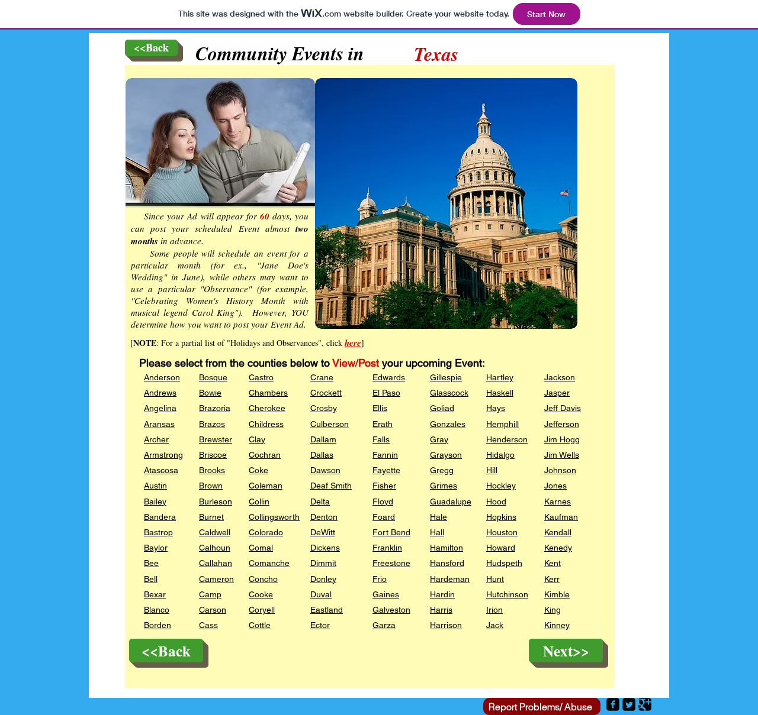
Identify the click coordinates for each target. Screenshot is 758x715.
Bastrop (158, 532)
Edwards (388, 377)
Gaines (385, 594)
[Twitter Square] (628, 704)
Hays (495, 408)
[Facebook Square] (612, 704)
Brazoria (214, 408)
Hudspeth (504, 563)
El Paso (386, 392)
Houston (502, 532)
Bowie (210, 392)
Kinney (557, 625)
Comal (261, 547)
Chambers (268, 392)
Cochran (265, 455)
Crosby (323, 408)
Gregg (442, 470)
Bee (151, 563)
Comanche (269, 563)
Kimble (557, 594)
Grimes (443, 485)
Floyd (382, 501)
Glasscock (449, 392)
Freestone (391, 563)
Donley (323, 579)
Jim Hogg (562, 439)
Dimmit (323, 563)
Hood (496, 501)
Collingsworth (274, 517)
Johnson (560, 470)
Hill (491, 470)
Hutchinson (507, 594)
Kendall (557, 532)
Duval (321, 594)
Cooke (261, 594)
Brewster (215, 439)
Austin (155, 485)
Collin (259, 501)
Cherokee (267, 408)
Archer (156, 439)
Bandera (160, 517)
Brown (211, 485)
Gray (439, 439)
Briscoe (213, 455)
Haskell (499, 392)
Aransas (159, 424)
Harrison (446, 625)
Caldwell (214, 532)
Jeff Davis (562, 408)
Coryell (262, 609)
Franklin (387, 547)
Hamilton (446, 547)
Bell (151, 579)
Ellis (379, 408)
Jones (555, 485)
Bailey (155, 501)
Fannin (385, 455)
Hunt (495, 579)
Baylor (156, 547)
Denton (324, 517)
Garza (384, 625)
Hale (438, 517)
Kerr (552, 579)
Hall (437, 532)
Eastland (326, 609)
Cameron (216, 579)
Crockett (326, 392)
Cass (208, 625)
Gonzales (447, 424)
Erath (382, 424)
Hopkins (501, 517)
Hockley (501, 485)
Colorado (266, 532)
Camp (210, 594)
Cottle (260, 625)
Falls (381, 439)
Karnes (557, 501)
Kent (552, 563)
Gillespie (446, 377)
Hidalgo (500, 455)
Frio (379, 579)
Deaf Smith (331, 485)
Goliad (442, 408)
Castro (261, 377)
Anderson (162, 377)
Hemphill (502, 424)
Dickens (325, 547)
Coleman (265, 485)
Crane (321, 377)
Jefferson (561, 424)
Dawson (325, 470)
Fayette (386, 470)
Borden (157, 625)
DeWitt (322, 532)
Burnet (211, 517)
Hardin (442, 594)
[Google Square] (644, 704)
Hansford (447, 563)
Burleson (215, 501)
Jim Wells (561, 455)
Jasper (557, 392)
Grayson (446, 455)
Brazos (212, 424)
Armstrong (163, 455)
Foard (383, 517)
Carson (212, 609)
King (552, 609)
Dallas (321, 455)
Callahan (215, 563)
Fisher (384, 485)
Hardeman (450, 579)
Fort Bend (391, 532)
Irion (494, 609)
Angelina (160, 408)
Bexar (155, 594)
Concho (263, 579)
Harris (441, 609)
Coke (258, 470)
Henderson (507, 439)
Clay (257, 439)
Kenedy (558, 547)
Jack (494, 625)
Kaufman (561, 517)
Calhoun (214, 547)
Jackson (559, 377)
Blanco (156, 609)
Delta (320, 501)
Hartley (499, 377)
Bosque (213, 377)
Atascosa (161, 470)
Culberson (329, 424)
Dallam (323, 439)
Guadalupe (450, 501)
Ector (320, 625)
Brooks (212, 470)
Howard (500, 547)
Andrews (160, 392)
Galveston (391, 609)
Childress (266, 424)
